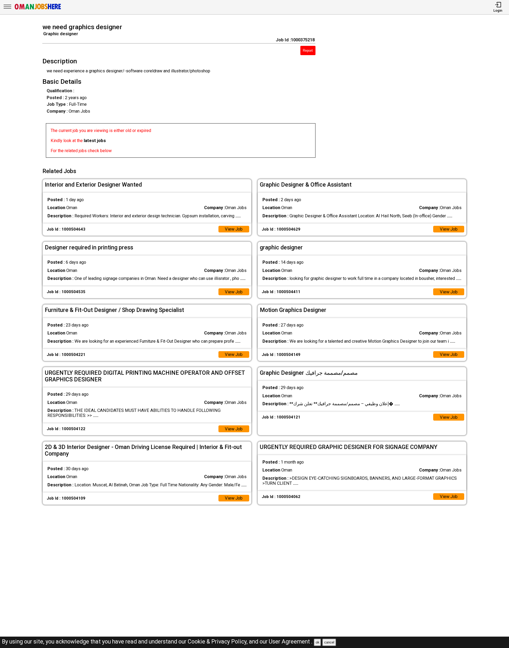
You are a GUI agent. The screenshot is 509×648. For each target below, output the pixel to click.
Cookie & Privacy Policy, (218, 641)
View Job (234, 229)
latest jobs (95, 140)
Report (308, 50)
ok (317, 642)
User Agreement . (291, 641)
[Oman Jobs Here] (38, 9)
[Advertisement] (399, 92)
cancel (329, 642)
